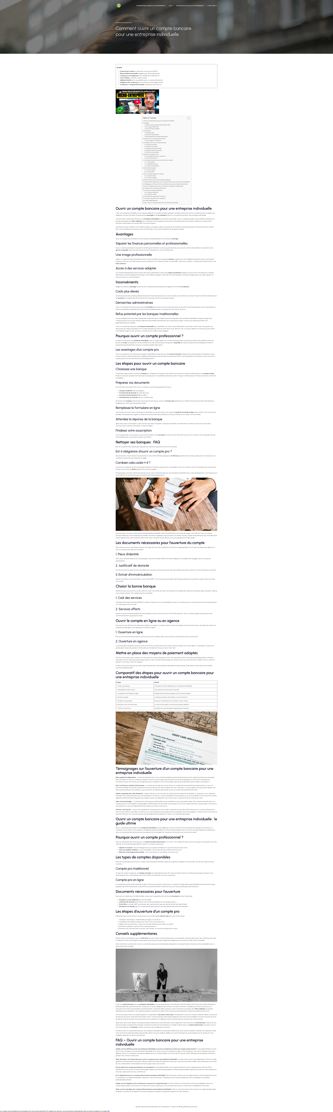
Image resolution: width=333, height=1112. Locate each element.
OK (109, 1111)
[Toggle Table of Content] (188, 118)
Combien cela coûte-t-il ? (152, 158)
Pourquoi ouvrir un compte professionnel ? (155, 138)
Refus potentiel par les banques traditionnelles (157, 136)
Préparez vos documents (152, 146)
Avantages (146, 123)
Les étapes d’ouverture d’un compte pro (154, 198)
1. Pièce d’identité (150, 162)
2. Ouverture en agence (151, 177)
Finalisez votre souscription (152, 152)
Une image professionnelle (152, 127)
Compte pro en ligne (151, 194)
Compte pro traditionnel (152, 192)
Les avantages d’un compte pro (153, 140)
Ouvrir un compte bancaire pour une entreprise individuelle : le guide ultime (163, 186)
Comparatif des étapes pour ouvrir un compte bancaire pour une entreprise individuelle (167, 182)
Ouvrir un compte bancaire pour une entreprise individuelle (159, 121)
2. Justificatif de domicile (152, 164)
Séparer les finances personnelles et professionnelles (158, 125)
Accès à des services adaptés (152, 128)
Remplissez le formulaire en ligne (153, 148)
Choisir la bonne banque (150, 168)
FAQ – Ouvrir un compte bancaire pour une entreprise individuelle (161, 202)
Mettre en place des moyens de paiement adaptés (157, 180)
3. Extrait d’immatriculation (152, 166)
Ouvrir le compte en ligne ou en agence (154, 174)
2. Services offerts (150, 172)
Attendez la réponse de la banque (154, 150)
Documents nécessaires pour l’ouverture (155, 196)
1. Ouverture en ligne (151, 176)
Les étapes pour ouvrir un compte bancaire (155, 142)
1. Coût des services (150, 170)
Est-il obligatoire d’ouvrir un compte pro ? (156, 156)
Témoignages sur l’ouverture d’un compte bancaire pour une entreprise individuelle (166, 184)
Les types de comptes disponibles (153, 190)
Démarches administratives (152, 134)
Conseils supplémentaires (151, 200)
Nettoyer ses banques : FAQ (151, 154)
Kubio (195, 1106)
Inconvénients (147, 131)
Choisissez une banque (151, 144)
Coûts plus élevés (150, 132)
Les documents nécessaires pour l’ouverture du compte (158, 160)
